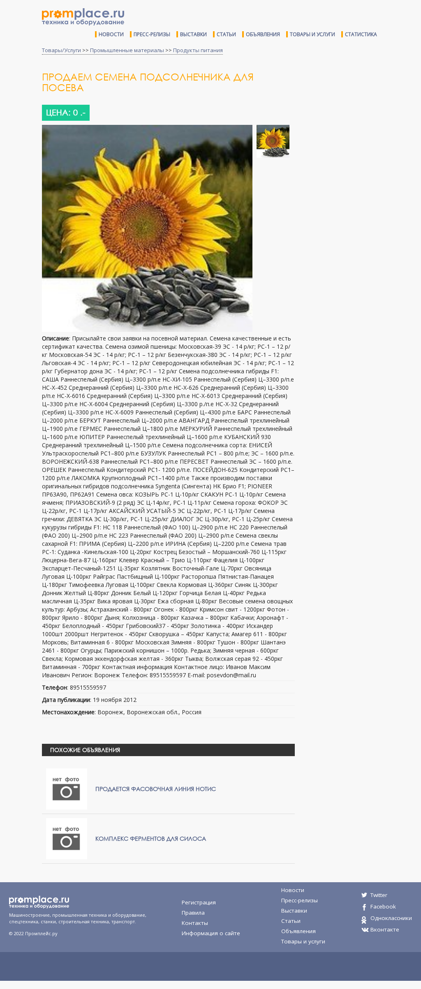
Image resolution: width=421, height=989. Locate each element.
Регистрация (199, 902)
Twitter (378, 895)
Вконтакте (384, 929)
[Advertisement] (361, 130)
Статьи (226, 34)
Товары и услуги (312, 34)
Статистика (361, 34)
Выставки (193, 34)
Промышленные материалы (127, 50)
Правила (193, 912)
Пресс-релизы (152, 34)
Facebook (383, 906)
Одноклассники (391, 918)
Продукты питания (198, 50)
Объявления (263, 34)
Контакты (195, 923)
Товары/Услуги (61, 50)
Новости (111, 34)
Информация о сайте (211, 933)
